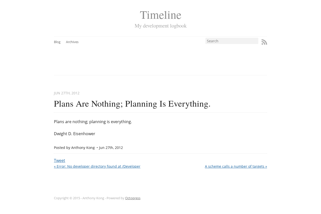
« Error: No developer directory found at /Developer (97, 166)
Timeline (160, 14)
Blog (57, 42)
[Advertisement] (169, 55)
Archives (72, 42)
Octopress (132, 198)
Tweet (59, 160)
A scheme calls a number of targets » (236, 166)
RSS (264, 42)
